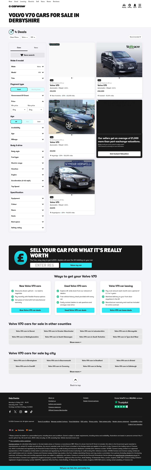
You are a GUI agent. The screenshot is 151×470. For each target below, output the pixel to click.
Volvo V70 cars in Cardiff (25, 366)
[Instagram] (20, 412)
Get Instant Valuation (119, 154)
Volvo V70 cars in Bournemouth (59, 360)
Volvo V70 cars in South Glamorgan (58, 337)
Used (16, 1)
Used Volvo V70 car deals (75, 310)
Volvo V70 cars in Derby (92, 366)
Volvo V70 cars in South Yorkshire (92, 337)
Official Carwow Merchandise (57, 410)
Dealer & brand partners (91, 401)
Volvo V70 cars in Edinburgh (126, 366)
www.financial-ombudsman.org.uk (126, 455)
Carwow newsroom (54, 407)
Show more (75, 342)
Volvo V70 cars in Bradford (92, 360)
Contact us (52, 401)
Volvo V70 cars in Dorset (25, 331)
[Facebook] (10, 412)
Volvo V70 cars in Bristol (126, 360)
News (49, 1)
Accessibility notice (136, 421)
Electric (31, 1)
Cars (19, 48)
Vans (43, 1)
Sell (37, 1)
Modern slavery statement (120, 421)
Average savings (14, 444)
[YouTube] (26, 412)
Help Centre (14, 398)
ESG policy (84, 421)
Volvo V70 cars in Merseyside (126, 331)
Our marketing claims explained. (20, 441)
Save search (29, 55)
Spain (30, 430)
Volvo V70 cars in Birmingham (25, 360)
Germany (21, 430)
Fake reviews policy (105, 421)
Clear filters (14, 37)
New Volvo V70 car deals (30, 310)
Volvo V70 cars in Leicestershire (92, 331)
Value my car (76, 265)
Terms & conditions (44, 421)
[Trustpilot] (128, 404)
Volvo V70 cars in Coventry (58, 366)
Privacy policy (93, 421)
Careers (85, 398)
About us (51, 398)
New (10, 1)
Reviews (56, 1)
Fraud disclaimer (74, 421)
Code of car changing (135, 424)
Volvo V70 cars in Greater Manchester (59, 331)
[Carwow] (17, 6)
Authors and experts (54, 404)
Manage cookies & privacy (59, 421)
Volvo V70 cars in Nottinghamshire (25, 337)
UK (12, 430)
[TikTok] (31, 412)
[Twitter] (15, 412)
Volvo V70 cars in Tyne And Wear (125, 337)
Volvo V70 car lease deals (121, 310)
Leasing (23, 1)
